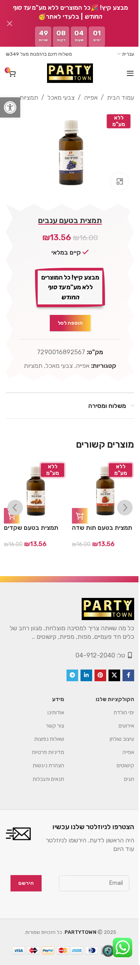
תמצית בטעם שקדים (31, 523)
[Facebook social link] (122, 671)
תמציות (23, 97)
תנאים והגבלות (42, 775)
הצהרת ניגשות (42, 761)
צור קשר (49, 722)
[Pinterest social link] (94, 671)
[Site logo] (67, 73)
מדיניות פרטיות (42, 748)
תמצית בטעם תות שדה (102, 523)
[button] (10, 107)
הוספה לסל (67, 319)
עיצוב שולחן (116, 735)
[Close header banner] (9, 23)
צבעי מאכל (55, 97)
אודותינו (50, 708)
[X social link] (108, 671)
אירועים (120, 722)
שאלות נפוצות (43, 735)
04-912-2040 (89, 651)
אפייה (85, 97)
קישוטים (119, 761)
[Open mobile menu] (124, 73)
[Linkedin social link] (80, 671)
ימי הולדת (118, 708)
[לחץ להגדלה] (113, 177)
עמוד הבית (114, 97)
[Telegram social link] (66, 671)
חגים (123, 775)
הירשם (20, 879)
